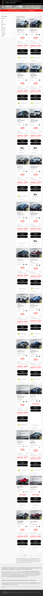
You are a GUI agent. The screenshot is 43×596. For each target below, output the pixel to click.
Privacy (12, 592)
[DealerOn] (4, 591)
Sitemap (10, 592)
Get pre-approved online (6, 583)
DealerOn (7, 592)
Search (38, 13)
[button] (28, 23)
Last (35, 555)
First (20, 555)
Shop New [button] (23, 3)
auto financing (32, 582)
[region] (22, 44)
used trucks (23, 575)
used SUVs (18, 575)
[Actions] (27, 30)
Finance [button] (37, 3)
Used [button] (26, 3)
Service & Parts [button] (33, 3)
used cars (14, 575)
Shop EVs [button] (29, 3)
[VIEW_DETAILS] (22, 389)
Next (32, 555)
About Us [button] (40, 3)
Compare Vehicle (21, 60)
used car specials (21, 576)
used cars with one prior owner (12, 576)
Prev (23, 555)
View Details (22, 53)
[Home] (21, 3)
